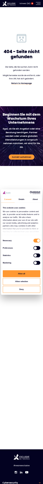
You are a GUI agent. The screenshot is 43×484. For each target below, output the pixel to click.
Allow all (21, 274)
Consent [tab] (7, 199)
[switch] (36, 248)
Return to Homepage (21, 83)
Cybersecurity (10, 483)
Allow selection (21, 281)
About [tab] (35, 199)
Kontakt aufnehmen (21, 157)
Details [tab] (21, 199)
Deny (21, 289)
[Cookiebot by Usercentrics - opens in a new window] (30, 192)
